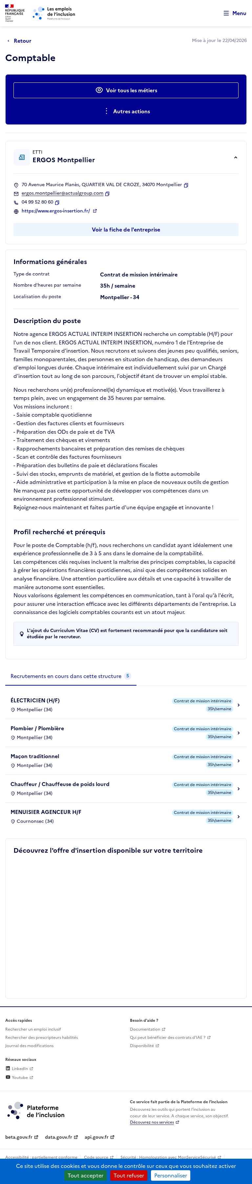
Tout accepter (85, 1175)
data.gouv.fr (58, 1137)
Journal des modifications (29, 1046)
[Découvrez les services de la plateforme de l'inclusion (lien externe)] (36, 1110)
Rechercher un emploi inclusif (33, 1029)
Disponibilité (142, 1046)
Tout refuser (129, 1175)
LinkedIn (19, 1069)
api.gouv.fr (97, 1137)
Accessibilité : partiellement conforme (41, 1157)
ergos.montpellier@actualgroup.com (62, 193)
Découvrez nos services (152, 1122)
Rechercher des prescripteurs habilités (41, 1038)
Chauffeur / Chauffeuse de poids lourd (60, 784)
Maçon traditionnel (34, 756)
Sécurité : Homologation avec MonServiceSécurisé (168, 1157)
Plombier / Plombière (37, 728)
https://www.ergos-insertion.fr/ (56, 211)
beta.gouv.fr (18, 1137)
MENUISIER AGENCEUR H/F (45, 812)
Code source (96, 1157)
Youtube (19, 1078)
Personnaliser (170, 1175)
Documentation (145, 1029)
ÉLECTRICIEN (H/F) (35, 700)
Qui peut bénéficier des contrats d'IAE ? (167, 1038)
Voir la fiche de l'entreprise (126, 229)
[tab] (70, 676)
